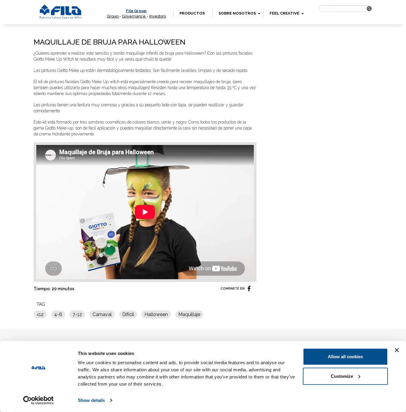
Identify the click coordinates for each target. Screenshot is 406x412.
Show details (91, 400)
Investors (157, 16)
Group (113, 16)
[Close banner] (397, 350)
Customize (342, 375)
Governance (134, 16)
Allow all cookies (345, 356)
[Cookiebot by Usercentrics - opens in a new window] (38, 400)
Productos (192, 13)
